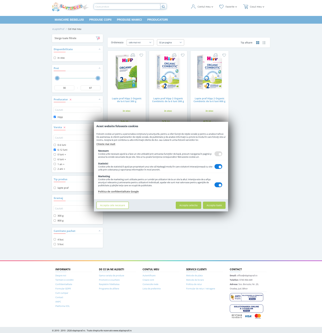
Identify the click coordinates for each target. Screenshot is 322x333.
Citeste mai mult (105, 144)
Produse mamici (129, 19)
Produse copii (100, 19)
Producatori (157, 19)
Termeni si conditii (64, 279)
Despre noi (60, 275)
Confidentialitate (63, 284)
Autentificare (149, 275)
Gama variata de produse (111, 275)
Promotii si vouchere (109, 279)
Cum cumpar (61, 292)
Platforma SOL (62, 306)
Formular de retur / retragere (200, 288)
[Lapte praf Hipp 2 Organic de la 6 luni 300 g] (126, 71)
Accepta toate (214, 205)
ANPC (58, 301)
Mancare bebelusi (69, 19)
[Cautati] (163, 6)
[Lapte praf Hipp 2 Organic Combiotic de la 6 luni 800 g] (209, 71)
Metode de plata (194, 275)
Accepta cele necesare (112, 205)
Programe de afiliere (109, 288)
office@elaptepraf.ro (243, 275)
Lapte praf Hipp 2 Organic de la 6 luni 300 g (127, 100)
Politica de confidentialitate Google (118, 191)
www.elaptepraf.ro (122, 330)
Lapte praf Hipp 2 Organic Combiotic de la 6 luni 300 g (168, 100)
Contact (59, 297)
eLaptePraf (58, 29)
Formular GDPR (63, 288)
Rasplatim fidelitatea (109, 284)
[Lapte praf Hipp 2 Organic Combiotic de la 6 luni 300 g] (168, 71)
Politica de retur (194, 284)
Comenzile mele (150, 284)
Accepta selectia (188, 205)
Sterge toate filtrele (65, 38)
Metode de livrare (195, 279)
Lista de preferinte (152, 288)
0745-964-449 (241, 279)
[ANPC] (246, 296)
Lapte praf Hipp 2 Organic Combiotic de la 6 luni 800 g (209, 100)
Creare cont (148, 279)
